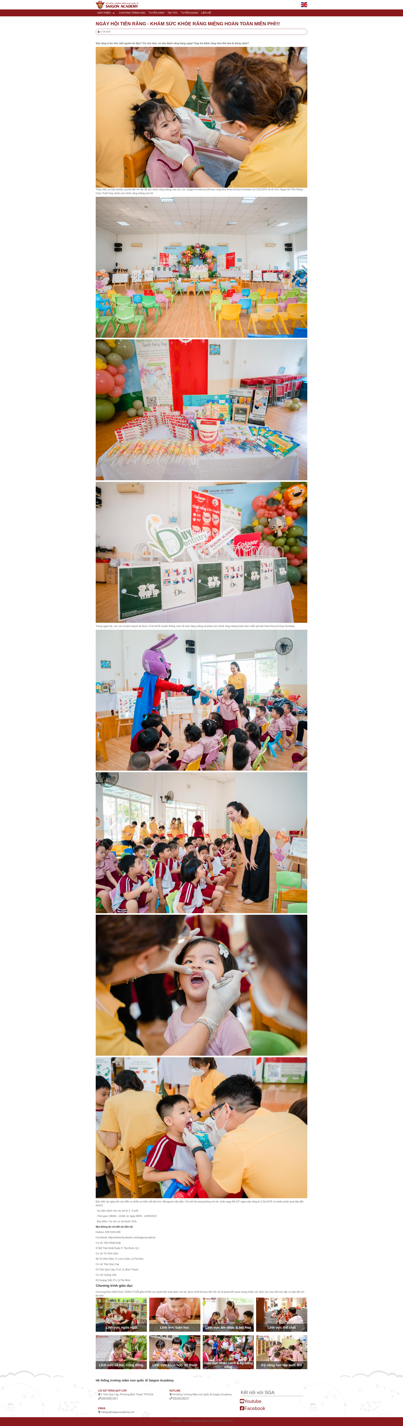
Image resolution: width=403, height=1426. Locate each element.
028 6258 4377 (109, 1398)
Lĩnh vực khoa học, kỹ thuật (174, 1365)
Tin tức (172, 12)
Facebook (254, 1408)
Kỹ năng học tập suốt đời (281, 1365)
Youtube (252, 1401)
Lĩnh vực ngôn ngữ (121, 1327)
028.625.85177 (180, 1398)
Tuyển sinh (156, 12)
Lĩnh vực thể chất (282, 1327)
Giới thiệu (104, 12)
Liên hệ (206, 12)
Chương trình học (132, 12)
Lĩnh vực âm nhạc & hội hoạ (228, 1327)
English (305, 9)
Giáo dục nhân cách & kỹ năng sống (228, 1365)
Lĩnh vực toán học (174, 1327)
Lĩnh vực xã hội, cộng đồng (121, 1365)
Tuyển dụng (189, 12)
